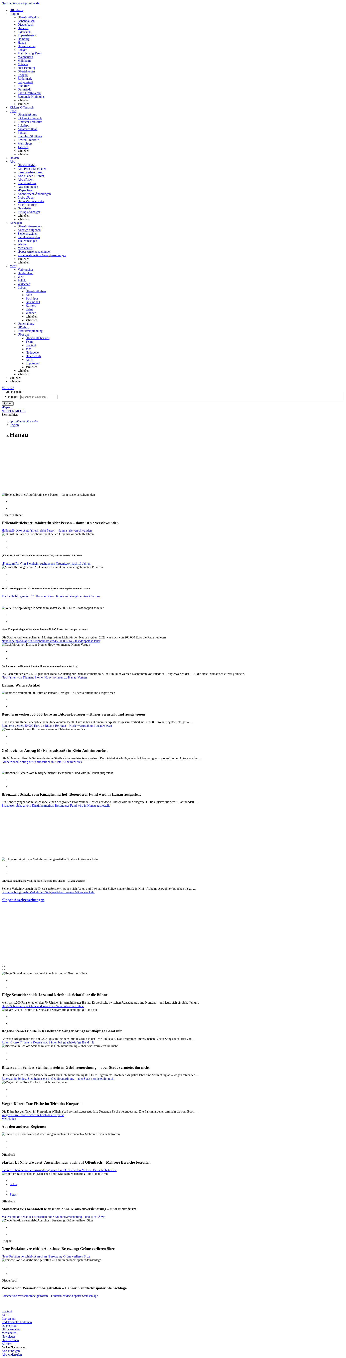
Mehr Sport (25, 143)
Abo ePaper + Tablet (31, 176)
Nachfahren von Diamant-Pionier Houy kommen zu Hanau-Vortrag (44, 677)
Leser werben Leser (30, 172)
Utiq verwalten (11, 1329)
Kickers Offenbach (30, 118)
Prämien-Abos (27, 183)
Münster (23, 64)
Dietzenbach (25, 24)
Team (29, 341)
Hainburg (24, 39)
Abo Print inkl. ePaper (32, 168)
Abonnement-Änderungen (34, 194)
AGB (29, 359)
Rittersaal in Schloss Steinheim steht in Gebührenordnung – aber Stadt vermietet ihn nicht (58, 1078)
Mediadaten (25, 248)
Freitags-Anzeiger (29, 212)
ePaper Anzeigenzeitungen (34, 251)
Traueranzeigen (27, 240)
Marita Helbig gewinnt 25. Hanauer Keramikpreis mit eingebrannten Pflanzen (51, 596)
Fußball (22, 132)
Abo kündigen (11, 1351)
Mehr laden (9, 1118)
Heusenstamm (26, 46)
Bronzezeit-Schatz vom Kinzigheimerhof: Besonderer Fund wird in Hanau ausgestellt (56, 805)
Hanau (22, 42)
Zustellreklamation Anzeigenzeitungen (42, 255)
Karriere (31, 305)
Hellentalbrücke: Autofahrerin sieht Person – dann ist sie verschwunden (47, 530)
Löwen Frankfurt (28, 140)
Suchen (7, 403)
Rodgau (23, 75)
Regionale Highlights (31, 96)
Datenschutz (33, 356)
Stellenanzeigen (27, 233)
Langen (22, 49)
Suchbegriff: (12, 396)
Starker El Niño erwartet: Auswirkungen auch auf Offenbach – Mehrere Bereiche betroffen (59, 1170)
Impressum (32, 363)
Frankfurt (23, 85)
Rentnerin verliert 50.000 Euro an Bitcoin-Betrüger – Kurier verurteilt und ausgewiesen (57, 725)
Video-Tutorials (27, 204)
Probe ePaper (26, 197)
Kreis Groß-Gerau (29, 93)
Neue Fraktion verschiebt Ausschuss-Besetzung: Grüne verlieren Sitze (46, 1256)
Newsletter (24, 208)
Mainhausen (25, 57)
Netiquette (32, 352)
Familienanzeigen (29, 237)
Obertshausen (26, 71)
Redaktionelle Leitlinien (17, 1322)
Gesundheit (33, 302)
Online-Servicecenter (31, 201)
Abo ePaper (25, 179)
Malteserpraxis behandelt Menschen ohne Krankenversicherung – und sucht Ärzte (53, 1216)
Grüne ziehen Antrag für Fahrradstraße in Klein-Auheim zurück (42, 762)
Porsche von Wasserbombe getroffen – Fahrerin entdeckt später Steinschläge (50, 1296)
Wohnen (31, 313)
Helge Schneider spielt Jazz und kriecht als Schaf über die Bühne (43, 1006)
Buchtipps (32, 298)
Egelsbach (24, 31)
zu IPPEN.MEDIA (14, 411)
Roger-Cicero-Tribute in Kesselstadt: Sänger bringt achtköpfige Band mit (48, 1042)
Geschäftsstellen (28, 186)
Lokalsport (24, 125)
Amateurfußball (27, 129)
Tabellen (23, 147)
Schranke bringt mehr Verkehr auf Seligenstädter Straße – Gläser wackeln (48, 892)
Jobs (28, 349)
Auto (29, 295)
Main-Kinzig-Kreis (30, 53)
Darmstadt (24, 89)
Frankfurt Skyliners (30, 136)
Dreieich (23, 28)
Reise (29, 309)
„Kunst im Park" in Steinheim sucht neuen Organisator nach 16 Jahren (46, 563)
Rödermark (25, 78)
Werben (22, 244)
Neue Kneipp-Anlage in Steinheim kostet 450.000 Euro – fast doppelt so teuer (51, 641)
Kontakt (31, 345)
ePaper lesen (25, 190)
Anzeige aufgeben (29, 230)
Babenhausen (26, 21)
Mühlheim (24, 60)
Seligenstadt (25, 82)
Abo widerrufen (12, 1354)
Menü (5, 388)
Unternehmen (10, 1340)
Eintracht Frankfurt (30, 122)
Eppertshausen (27, 35)
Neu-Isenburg (26, 67)
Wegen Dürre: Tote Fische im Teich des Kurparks (33, 1115)
